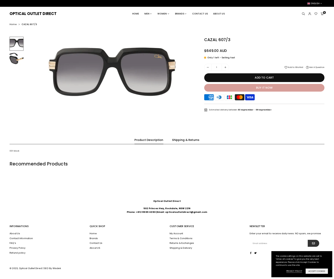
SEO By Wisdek (52, 268)
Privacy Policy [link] (294, 271)
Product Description (148, 140)
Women (162, 13)
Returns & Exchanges (182, 243)
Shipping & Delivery (181, 248)
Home (135, 13)
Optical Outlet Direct (33, 14)
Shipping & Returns (186, 140)
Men (147, 13)
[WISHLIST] (316, 13)
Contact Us (200, 13)
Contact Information (21, 238)
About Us (15, 233)
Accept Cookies (316, 271)
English (315, 3)
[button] (322, 13)
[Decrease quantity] (207, 67)
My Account (176, 233)
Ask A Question (316, 67)
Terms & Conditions (181, 238)
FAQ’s (13, 243)
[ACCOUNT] (310, 13)
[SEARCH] (303, 13)
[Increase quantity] (225, 67)
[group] (110, 76)
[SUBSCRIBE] (313, 243)
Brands (179, 13)
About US (219, 13)
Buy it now (264, 88)
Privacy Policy (17, 248)
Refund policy (17, 252)
